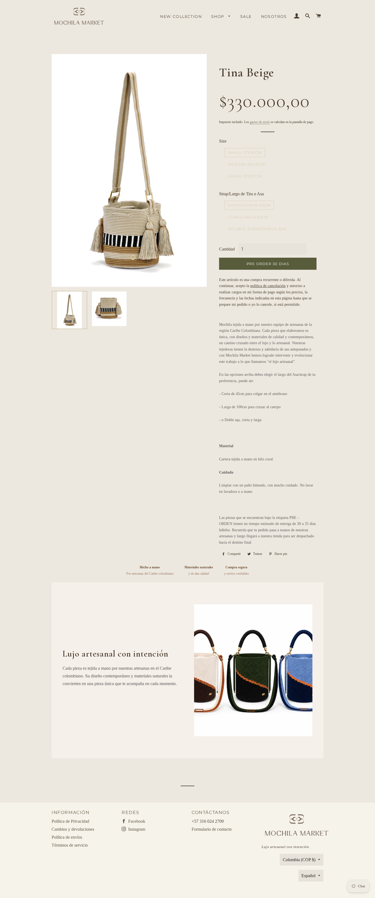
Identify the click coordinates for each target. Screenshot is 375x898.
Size (222, 141)
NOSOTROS (274, 16)
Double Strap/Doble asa (257, 229)
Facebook (136, 821)
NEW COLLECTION (181, 16)
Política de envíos (67, 837)
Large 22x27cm (245, 176)
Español (308, 875)
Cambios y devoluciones (73, 829)
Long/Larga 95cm (248, 217)
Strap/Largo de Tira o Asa (241, 193)
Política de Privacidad (70, 821)
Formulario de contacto (212, 829)
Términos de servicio (70, 845)
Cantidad (227, 249)
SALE (246, 16)
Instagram (136, 829)
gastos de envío (260, 122)
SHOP (218, 16)
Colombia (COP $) (299, 859)
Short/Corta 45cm (249, 205)
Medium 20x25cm (247, 164)
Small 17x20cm (245, 152)
